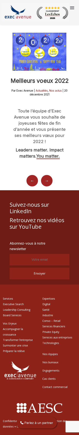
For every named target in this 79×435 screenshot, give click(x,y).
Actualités (42, 90)
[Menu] (72, 8)
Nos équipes (50, 354)
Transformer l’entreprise (18, 340)
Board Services (12, 315)
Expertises (48, 298)
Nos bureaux (50, 362)
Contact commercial (54, 387)
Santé (45, 309)
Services (8, 298)
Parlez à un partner (38, 423)
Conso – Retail (51, 321)
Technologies (50, 343)
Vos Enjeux (9, 323)
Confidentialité (12, 421)
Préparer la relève (14, 351)
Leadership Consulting (16, 309)
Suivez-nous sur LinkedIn (29, 208)
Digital (46, 304)
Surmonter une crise (15, 345)
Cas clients (49, 379)
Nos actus (55, 90)
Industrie (47, 315)
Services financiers (53, 326)
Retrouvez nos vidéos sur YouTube (37, 223)
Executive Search (13, 304)
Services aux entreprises (57, 337)
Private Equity (50, 332)
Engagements (50, 370)
